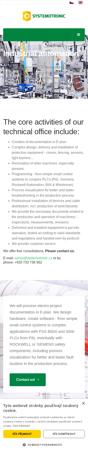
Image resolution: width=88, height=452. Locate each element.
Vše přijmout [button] (22, 434)
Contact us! (26, 379)
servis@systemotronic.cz (33, 258)
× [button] (83, 403)
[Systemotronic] (44, 16)
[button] (44, 445)
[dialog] (44, 425)
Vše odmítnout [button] (64, 434)
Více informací (21, 425)
